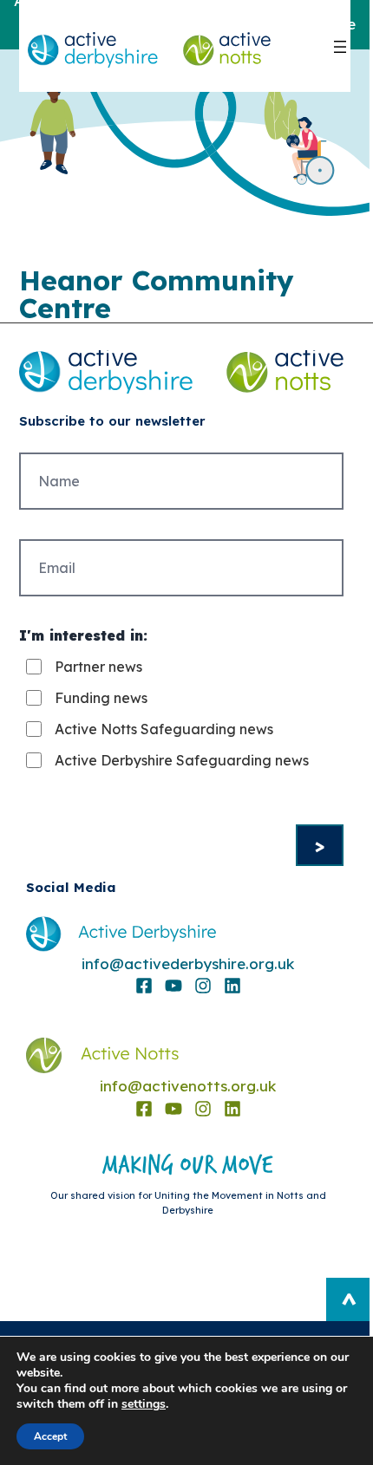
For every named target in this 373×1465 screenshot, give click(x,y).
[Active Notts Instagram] (203, 1109)
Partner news (98, 666)
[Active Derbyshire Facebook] (144, 986)
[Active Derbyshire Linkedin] (232, 986)
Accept (50, 1436)
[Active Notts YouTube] (173, 1109)
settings (143, 1404)
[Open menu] (340, 46)
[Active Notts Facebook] (144, 1109)
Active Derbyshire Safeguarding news (182, 760)
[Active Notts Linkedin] (232, 1109)
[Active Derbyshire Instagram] (203, 986)
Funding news (101, 697)
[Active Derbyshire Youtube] (173, 986)
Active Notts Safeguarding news (164, 729)
